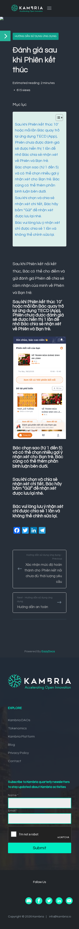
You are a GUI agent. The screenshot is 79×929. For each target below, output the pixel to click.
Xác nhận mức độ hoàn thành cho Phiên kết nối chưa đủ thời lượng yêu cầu (43, 569)
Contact (14, 761)
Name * (13, 795)
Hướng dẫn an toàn (34, 602)
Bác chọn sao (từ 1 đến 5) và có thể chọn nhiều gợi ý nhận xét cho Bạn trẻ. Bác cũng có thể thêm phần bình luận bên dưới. (37, 179)
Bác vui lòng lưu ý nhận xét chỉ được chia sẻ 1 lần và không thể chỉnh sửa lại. (37, 229)
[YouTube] (69, 903)
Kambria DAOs (19, 720)
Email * (12, 810)
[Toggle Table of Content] (57, 117)
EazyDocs (48, 651)
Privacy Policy (18, 753)
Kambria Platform (21, 736)
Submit (39, 848)
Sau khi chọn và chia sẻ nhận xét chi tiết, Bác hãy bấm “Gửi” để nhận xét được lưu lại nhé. (36, 207)
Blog (11, 744)
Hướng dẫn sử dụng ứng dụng (35, 36)
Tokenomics (17, 728)
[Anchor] (53, 328)
